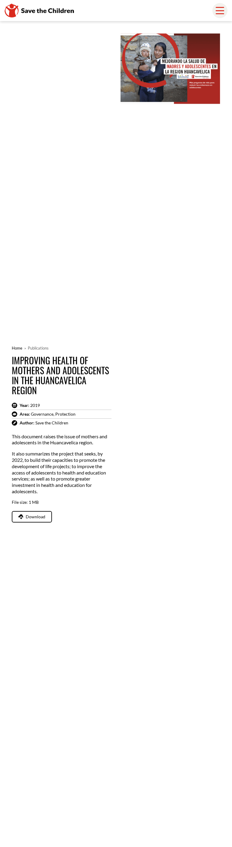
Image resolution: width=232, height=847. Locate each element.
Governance (42, 414)
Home (17, 348)
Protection (65, 414)
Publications (38, 348)
